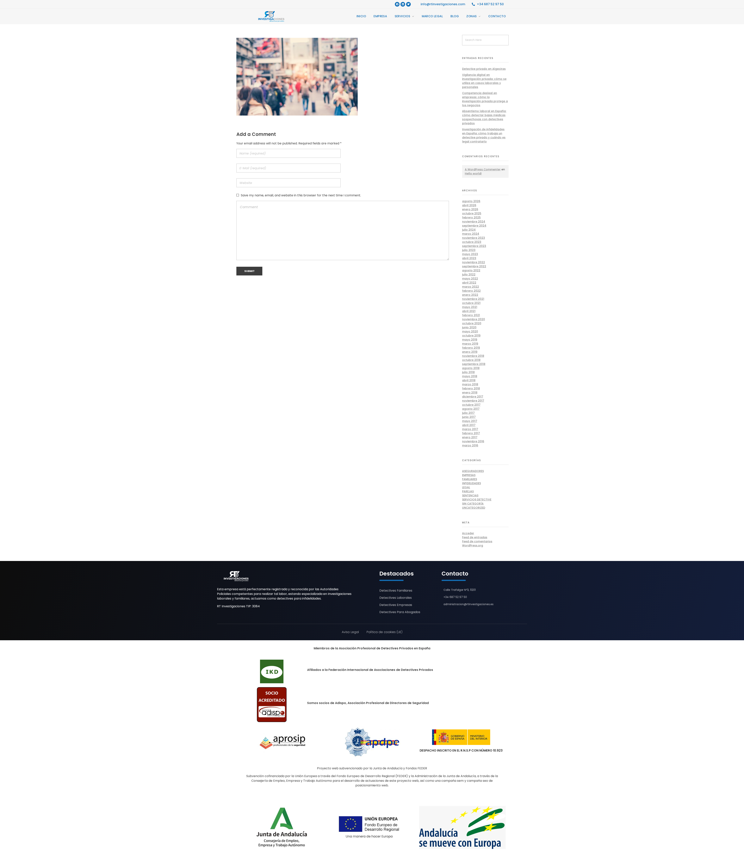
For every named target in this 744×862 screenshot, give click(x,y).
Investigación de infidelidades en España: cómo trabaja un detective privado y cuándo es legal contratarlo (483, 135)
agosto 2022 (471, 270)
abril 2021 (468, 311)
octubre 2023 (471, 242)
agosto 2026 (471, 201)
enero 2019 (469, 352)
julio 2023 (468, 250)
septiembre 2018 (473, 364)
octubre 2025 (471, 213)
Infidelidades (471, 483)
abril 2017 (468, 425)
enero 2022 (470, 295)
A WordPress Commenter (483, 169)
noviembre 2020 (473, 319)
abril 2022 (469, 283)
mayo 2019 (469, 340)
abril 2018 (468, 380)
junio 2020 (469, 327)
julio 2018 (468, 372)
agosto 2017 (471, 409)
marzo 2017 (470, 429)
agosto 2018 (471, 368)
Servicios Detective (476, 499)
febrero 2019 (471, 348)
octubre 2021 (471, 303)
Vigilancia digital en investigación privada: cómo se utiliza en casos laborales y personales (484, 81)
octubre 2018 (471, 360)
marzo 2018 (470, 384)
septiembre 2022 (474, 266)
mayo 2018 (469, 376)
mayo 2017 (469, 421)
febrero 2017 (471, 433)
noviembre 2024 (473, 221)
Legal (466, 487)
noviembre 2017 (473, 401)
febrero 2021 (471, 315)
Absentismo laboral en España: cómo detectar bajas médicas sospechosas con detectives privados (484, 117)
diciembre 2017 (472, 397)
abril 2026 (469, 205)
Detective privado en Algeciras (484, 69)
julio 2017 (468, 413)
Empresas (468, 475)
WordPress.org (472, 545)
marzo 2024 (470, 234)
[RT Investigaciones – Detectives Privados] (236, 576)
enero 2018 (469, 392)
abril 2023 (469, 258)
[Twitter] (408, 4)
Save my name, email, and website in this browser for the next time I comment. (301, 195)
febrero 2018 (471, 388)
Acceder (468, 533)
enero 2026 (470, 209)
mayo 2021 (469, 307)
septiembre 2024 (474, 226)
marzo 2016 (470, 445)
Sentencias (470, 495)
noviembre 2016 (473, 441)
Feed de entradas (474, 537)
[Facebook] (397, 4)
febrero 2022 (471, 291)
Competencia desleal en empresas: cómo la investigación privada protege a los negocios (485, 99)
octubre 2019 (471, 335)
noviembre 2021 (473, 299)
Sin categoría (473, 504)
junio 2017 (469, 417)
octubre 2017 (471, 405)
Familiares (469, 479)
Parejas (468, 491)
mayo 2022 (470, 278)
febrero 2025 (471, 217)
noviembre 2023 (473, 238)
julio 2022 (468, 274)
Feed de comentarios (477, 541)
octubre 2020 (471, 323)
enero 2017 (469, 437)
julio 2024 (469, 230)
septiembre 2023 (474, 246)
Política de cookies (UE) (384, 632)
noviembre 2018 (473, 356)
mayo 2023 (470, 254)
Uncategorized (473, 508)
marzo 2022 (470, 287)
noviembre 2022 (473, 262)
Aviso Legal (350, 632)
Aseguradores (473, 471)
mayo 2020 (470, 331)
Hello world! (473, 173)
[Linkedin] (402, 4)
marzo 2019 (470, 344)
